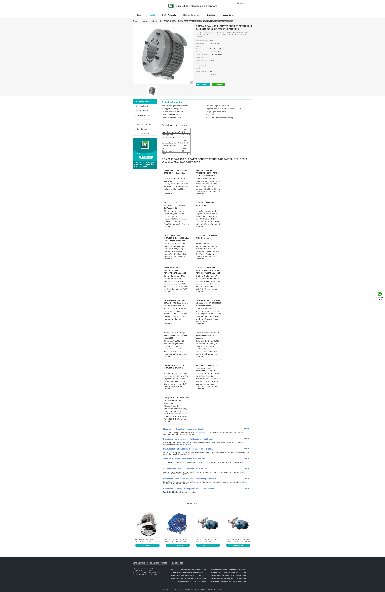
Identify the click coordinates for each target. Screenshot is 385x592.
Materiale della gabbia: (200, 45)
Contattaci (211, 15)
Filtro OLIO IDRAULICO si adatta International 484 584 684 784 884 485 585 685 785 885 (208, 303)
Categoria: (199, 49)
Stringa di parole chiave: (201, 67)
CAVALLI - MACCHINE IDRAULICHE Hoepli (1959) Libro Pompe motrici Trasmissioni (176, 238)
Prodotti (151, 15)
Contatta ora (147, 545)
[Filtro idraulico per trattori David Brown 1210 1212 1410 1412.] (177, 523)
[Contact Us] (380, 296)
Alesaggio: (199, 52)
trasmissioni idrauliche (149, 21)
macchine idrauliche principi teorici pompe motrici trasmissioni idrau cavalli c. (206, 367)
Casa (139, 15)
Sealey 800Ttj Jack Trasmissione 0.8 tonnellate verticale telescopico (176, 400)
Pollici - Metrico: (201, 71)
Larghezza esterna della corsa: (202, 56)
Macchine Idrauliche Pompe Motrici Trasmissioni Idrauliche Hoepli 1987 (175, 335)
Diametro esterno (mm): (201, 61)
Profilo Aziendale (169, 15)
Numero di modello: (202, 40)
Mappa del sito (229, 15)
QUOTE (246, 429)
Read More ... (169, 194)
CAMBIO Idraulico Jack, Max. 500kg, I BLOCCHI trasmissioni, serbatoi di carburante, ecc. (176, 303)
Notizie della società (191, 15)
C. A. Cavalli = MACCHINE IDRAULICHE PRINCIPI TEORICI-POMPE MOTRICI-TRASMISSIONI (208, 270)
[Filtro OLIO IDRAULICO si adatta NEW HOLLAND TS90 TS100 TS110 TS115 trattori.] (208, 523)
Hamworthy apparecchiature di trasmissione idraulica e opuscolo (207, 335)
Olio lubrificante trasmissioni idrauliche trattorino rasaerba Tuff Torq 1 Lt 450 (175, 205)
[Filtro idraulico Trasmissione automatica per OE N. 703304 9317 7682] (147, 523)
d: (196, 74)
